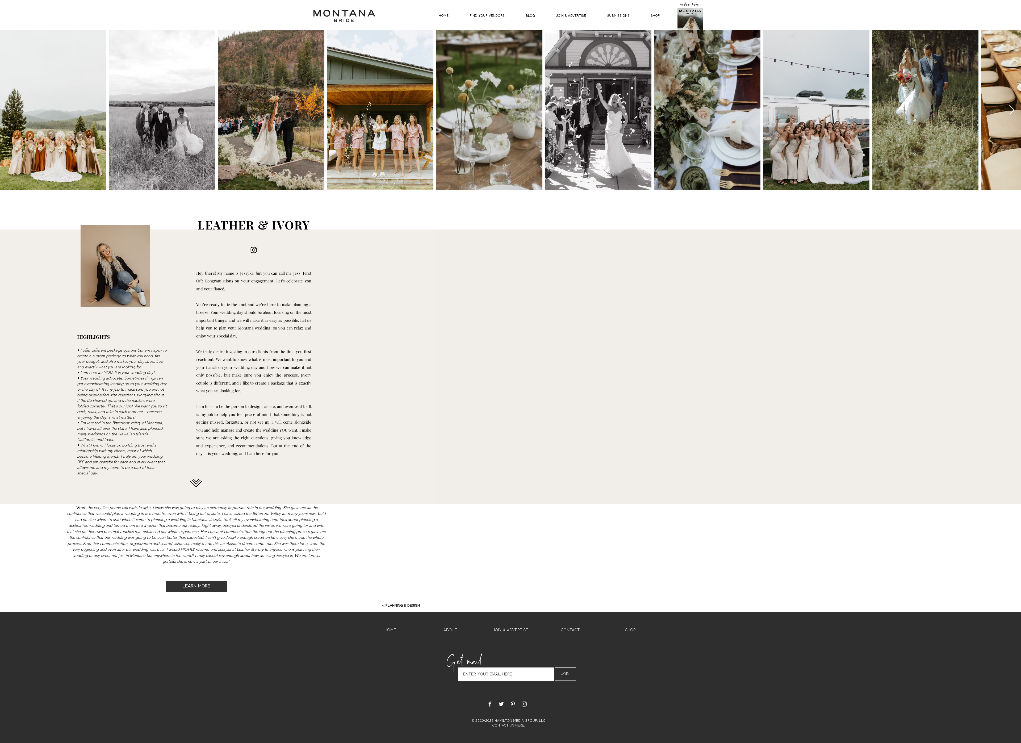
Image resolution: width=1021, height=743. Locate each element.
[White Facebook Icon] (490, 704)
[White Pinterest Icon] (512, 704)
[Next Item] (1012, 110)
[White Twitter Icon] (501, 704)
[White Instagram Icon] (524, 704)
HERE (519, 725)
